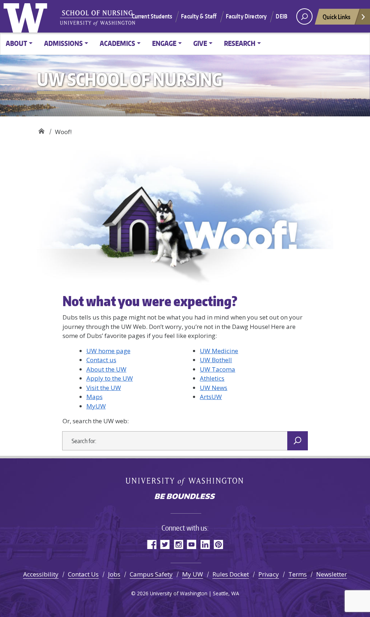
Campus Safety (151, 574)
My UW (192, 574)
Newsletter (331, 574)
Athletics (212, 378)
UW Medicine (219, 351)
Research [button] (239, 43)
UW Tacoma (217, 369)
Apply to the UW (109, 378)
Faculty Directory (246, 16)
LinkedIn (205, 544)
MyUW (96, 406)
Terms (297, 574)
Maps (94, 397)
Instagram (178, 544)
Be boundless (185, 497)
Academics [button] (117, 43)
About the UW (106, 369)
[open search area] (304, 16)
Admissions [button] (63, 43)
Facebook (151, 544)
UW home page (108, 351)
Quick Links (336, 17)
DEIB (281, 16)
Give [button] (200, 43)
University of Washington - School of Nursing (97, 18)
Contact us (101, 360)
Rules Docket (230, 574)
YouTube (192, 544)
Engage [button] (164, 43)
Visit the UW (103, 388)
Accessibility (41, 574)
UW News (213, 388)
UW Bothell (216, 360)
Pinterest (218, 544)
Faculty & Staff (198, 16)
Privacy (268, 574)
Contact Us (83, 574)
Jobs (114, 574)
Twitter (165, 544)
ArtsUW (211, 397)
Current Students (152, 16)
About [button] (16, 43)
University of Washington (27, 16)
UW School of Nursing (41, 129)
